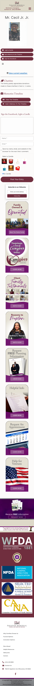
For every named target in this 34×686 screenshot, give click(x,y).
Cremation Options (9, 640)
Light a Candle (8, 50)
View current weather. (18, 73)
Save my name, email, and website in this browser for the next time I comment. (16, 150)
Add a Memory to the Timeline (13, 54)
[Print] (2, 63)
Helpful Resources (8, 649)
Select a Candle (7, 156)
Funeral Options (8, 636)
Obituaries (6, 652)
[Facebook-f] (15, 674)
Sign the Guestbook (10, 58)
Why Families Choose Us (10, 633)
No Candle (7, 174)
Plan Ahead (6, 646)
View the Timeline (11, 99)
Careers (5, 656)
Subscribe (17, 196)
